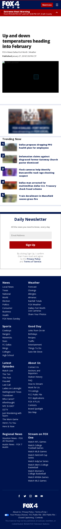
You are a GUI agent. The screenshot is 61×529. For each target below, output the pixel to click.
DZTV (5, 409)
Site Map (32, 412)
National (6, 293)
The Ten (6, 374)
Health (5, 315)
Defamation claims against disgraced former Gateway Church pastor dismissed (38, 159)
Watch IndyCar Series (38, 461)
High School (8, 355)
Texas (5, 290)
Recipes (32, 337)
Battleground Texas (11, 391)
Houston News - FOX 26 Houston (12, 439)
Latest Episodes (8, 364)
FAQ (30, 380)
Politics (5, 304)
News (6, 282)
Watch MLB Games (37, 451)
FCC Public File (35, 394)
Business (6, 311)
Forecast (32, 286)
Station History (35, 376)
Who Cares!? (8, 399)
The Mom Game (10, 419)
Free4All (6, 381)
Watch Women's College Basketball (37, 472)
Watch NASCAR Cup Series (37, 456)
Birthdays (32, 334)
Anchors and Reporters (34, 372)
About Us (34, 363)
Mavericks (7, 337)
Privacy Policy (34, 258)
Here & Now (8, 426)
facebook (19, 496)
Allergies (32, 293)
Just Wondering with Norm (11, 414)
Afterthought (8, 402)
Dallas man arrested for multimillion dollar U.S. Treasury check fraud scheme (37, 185)
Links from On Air (36, 330)
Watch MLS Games (37, 480)
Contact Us (33, 367)
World (5, 297)
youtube (36, 496)
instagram (30, 496)
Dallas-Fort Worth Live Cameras (36, 309)
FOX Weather (34, 304)
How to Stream (35, 383)
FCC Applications (36, 398)
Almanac (32, 297)
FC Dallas (6, 344)
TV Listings (33, 391)
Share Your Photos (37, 314)
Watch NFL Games (37, 441)
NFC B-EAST (8, 406)
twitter (25, 496)
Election (6, 301)
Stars (4, 341)
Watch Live (47, 5)
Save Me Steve (35, 351)
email (41, 496)
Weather (32, 52)
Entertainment (35, 344)
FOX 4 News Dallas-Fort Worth (15, 52)
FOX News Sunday (11, 318)
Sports (6, 326)
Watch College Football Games (35, 446)
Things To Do (34, 348)
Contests (32, 405)
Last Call (6, 384)
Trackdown (7, 395)
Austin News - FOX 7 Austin (12, 445)
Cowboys (6, 330)
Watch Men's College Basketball (38, 466)
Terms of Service (32, 261)
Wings (5, 348)
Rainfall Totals (35, 301)
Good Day (34, 326)
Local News (8, 286)
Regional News (12, 434)
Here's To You (9, 422)
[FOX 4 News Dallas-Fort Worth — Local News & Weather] (11, 4)
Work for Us (34, 387)
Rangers (6, 334)
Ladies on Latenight (11, 388)
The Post (6, 377)
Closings (32, 290)
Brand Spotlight (35, 408)
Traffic (31, 341)
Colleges (6, 351)
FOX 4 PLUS (34, 401)
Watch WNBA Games (38, 477)
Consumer (7, 308)
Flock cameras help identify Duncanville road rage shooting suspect (36, 172)
